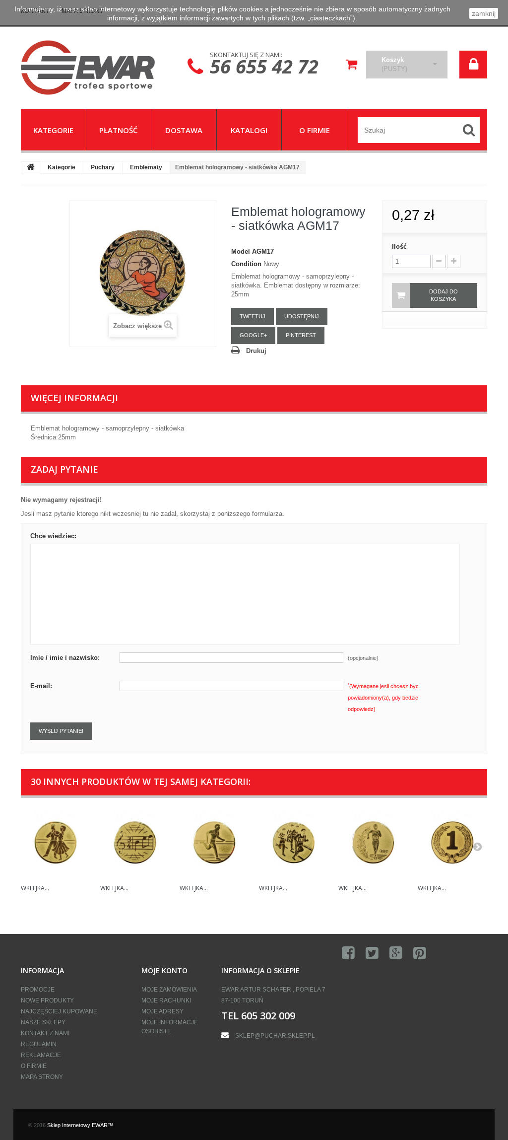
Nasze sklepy (43, 1022)
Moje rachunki (166, 1000)
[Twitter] (372, 953)
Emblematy (146, 167)
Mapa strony (42, 1076)
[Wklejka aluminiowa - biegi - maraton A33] (293, 842)
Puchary (103, 167)
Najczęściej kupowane (59, 1011)
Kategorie (61, 167)
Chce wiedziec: (53, 536)
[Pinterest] (419, 953)
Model (240, 251)
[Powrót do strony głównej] (30, 168)
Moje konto (164, 970)
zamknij (484, 13)
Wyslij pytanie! (61, 731)
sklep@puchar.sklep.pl (275, 1035)
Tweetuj (252, 316)
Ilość (399, 246)
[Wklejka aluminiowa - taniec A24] (55, 842)
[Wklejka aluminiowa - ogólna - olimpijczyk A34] (373, 842)
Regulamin (39, 1044)
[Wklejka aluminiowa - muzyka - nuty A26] (135, 842)
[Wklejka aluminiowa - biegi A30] (214, 842)
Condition (246, 264)
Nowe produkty (47, 1000)
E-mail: (41, 686)
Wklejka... (35, 888)
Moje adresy (162, 1011)
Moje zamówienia (169, 989)
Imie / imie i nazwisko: (65, 657)
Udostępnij (301, 316)
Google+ (253, 335)
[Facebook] (348, 953)
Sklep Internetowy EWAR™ (80, 1125)
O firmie (34, 1066)
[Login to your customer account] (473, 64)
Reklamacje (41, 1055)
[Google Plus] (395, 953)
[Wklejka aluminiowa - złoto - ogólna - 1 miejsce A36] (452, 842)
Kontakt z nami (45, 1033)
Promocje (38, 989)
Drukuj (256, 351)
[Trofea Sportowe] (93, 67)
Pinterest (301, 335)
